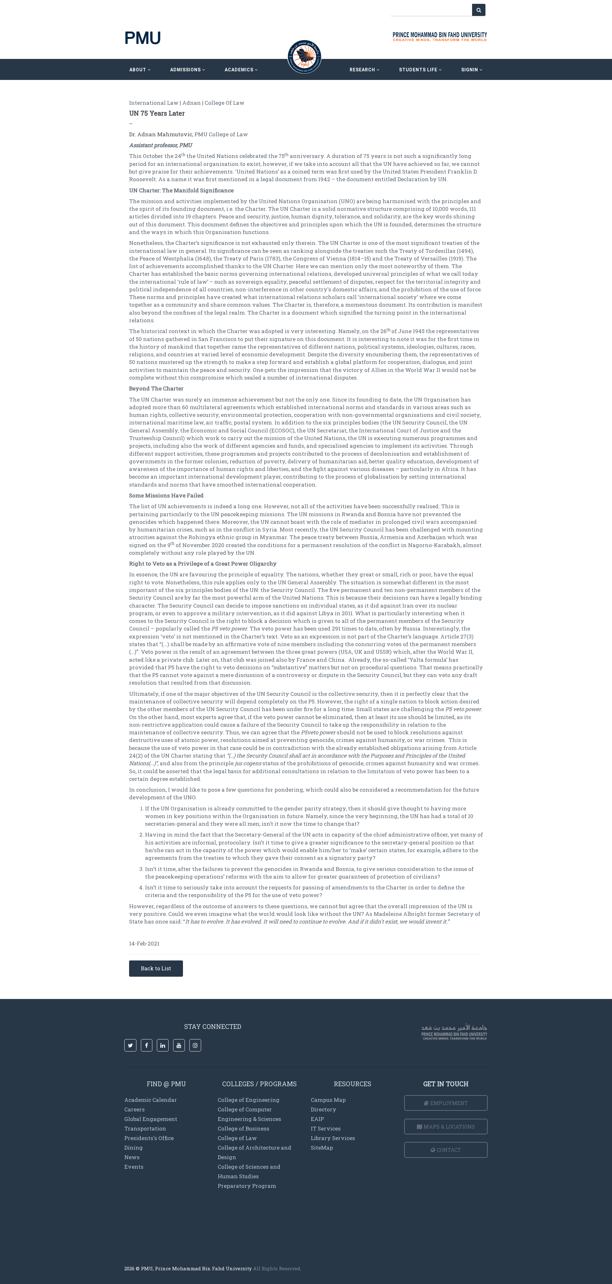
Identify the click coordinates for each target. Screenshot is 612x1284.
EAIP (317, 1119)
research (363, 69)
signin (470, 69)
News (132, 1157)
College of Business (243, 1128)
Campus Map (328, 1099)
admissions (186, 69)
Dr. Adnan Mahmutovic (160, 134)
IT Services (326, 1128)
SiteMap (322, 1147)
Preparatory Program (247, 1185)
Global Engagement (150, 1119)
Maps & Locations (449, 1126)
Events (133, 1166)
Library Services (333, 1138)
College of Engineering (249, 1099)
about (138, 69)
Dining (133, 1147)
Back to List (156, 968)
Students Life (419, 69)
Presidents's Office (149, 1138)
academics (240, 69)
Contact (449, 1149)
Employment (449, 1103)
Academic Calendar (150, 1099)
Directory (323, 1109)
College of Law (237, 1138)
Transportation (145, 1128)
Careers (134, 1109)
